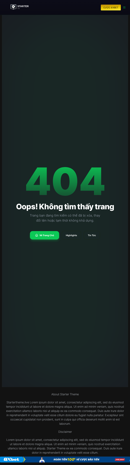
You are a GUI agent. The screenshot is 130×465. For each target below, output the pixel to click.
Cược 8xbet (110, 7)
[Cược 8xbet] (65, 459)
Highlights (71, 235)
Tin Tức (92, 235)
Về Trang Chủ (46, 235)
